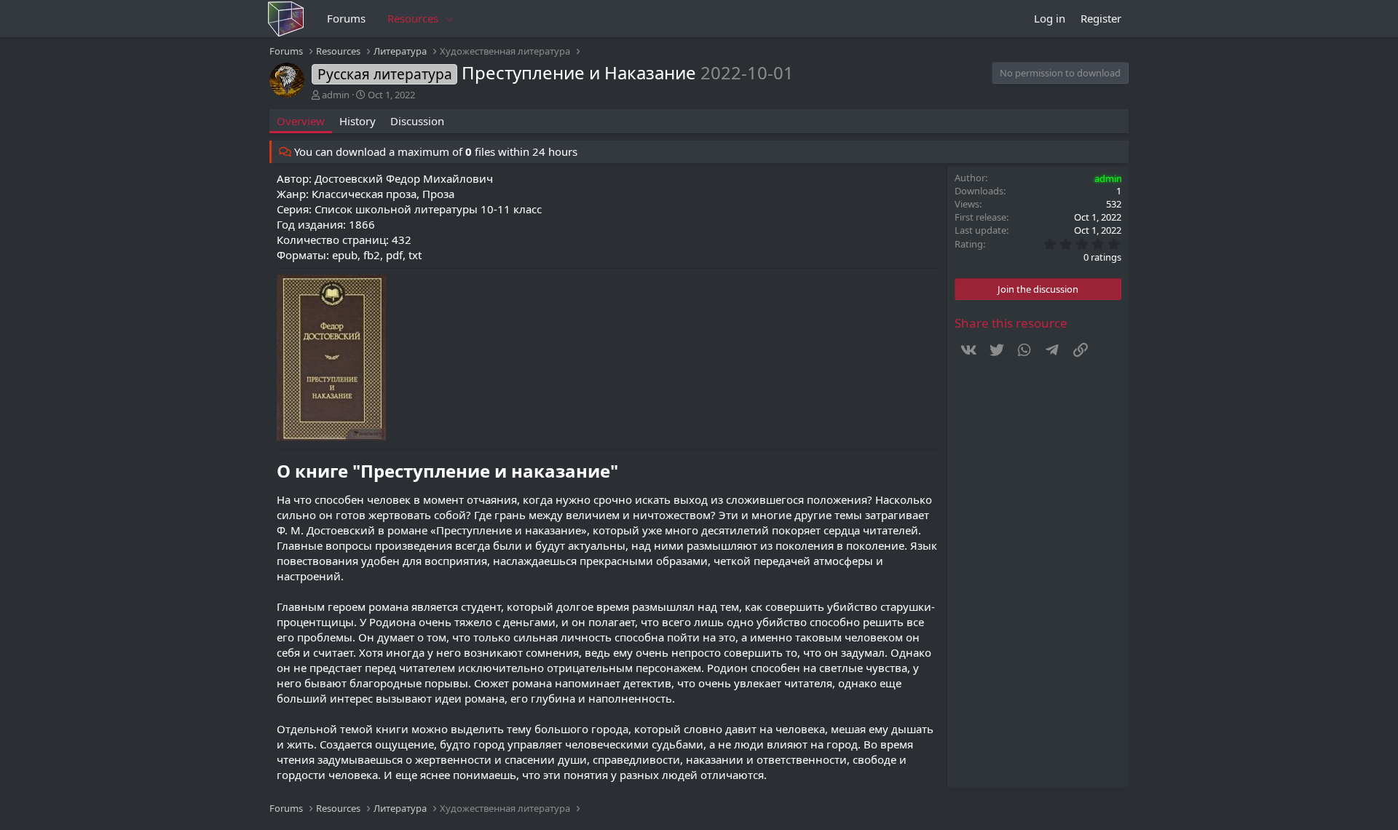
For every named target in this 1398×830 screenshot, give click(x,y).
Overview (301, 121)
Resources (412, 18)
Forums (346, 18)
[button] (450, 18)
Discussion (417, 121)
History (357, 121)
